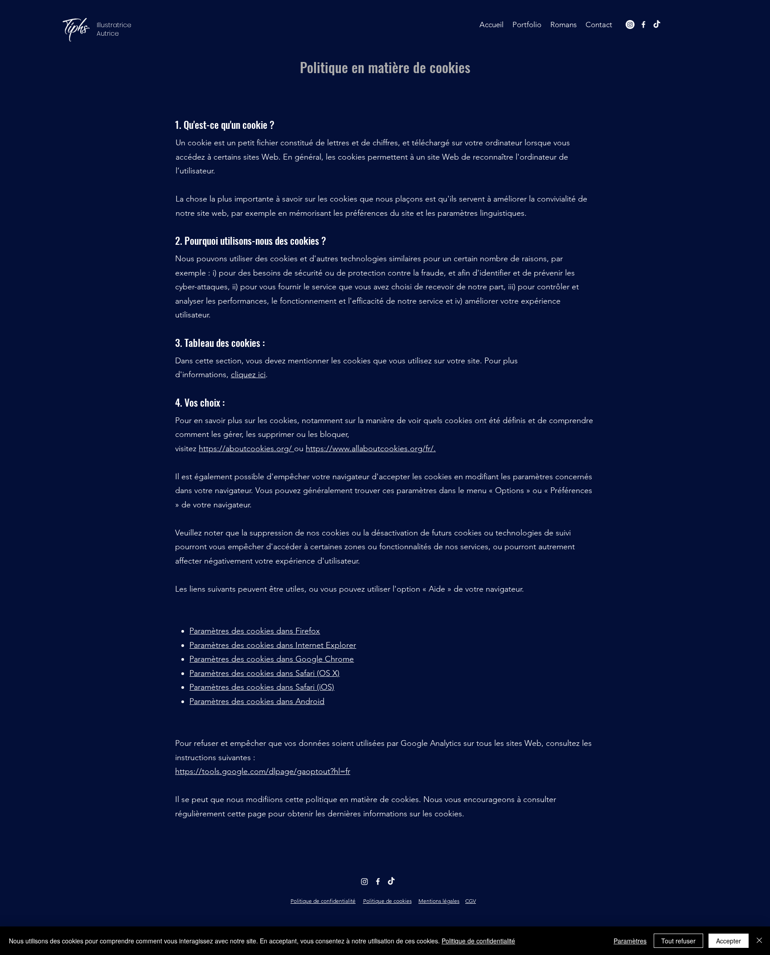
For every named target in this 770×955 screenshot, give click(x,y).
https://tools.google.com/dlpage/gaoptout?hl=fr (262, 771)
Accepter (728, 940)
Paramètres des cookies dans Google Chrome (271, 659)
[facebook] (643, 24)
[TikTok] (656, 24)
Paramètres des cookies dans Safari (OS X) (264, 673)
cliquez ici (248, 374)
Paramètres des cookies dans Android (256, 701)
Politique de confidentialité (478, 940)
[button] (527, 24)
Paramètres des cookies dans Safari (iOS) (261, 687)
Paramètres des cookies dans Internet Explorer (272, 645)
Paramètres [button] (630, 940)
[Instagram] (630, 24)
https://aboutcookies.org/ (245, 448)
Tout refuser (678, 940)
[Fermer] (759, 941)
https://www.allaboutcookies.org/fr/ (370, 448)
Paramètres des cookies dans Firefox (254, 631)
